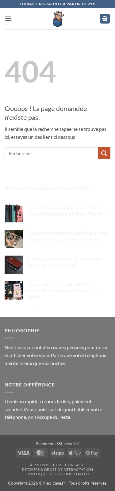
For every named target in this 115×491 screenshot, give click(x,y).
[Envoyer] (104, 153)
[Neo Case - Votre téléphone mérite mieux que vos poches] (58, 18)
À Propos (39, 465)
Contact (74, 465)
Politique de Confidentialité (58, 473)
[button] (8, 18)
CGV (57, 465)
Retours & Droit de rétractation (57, 469)
